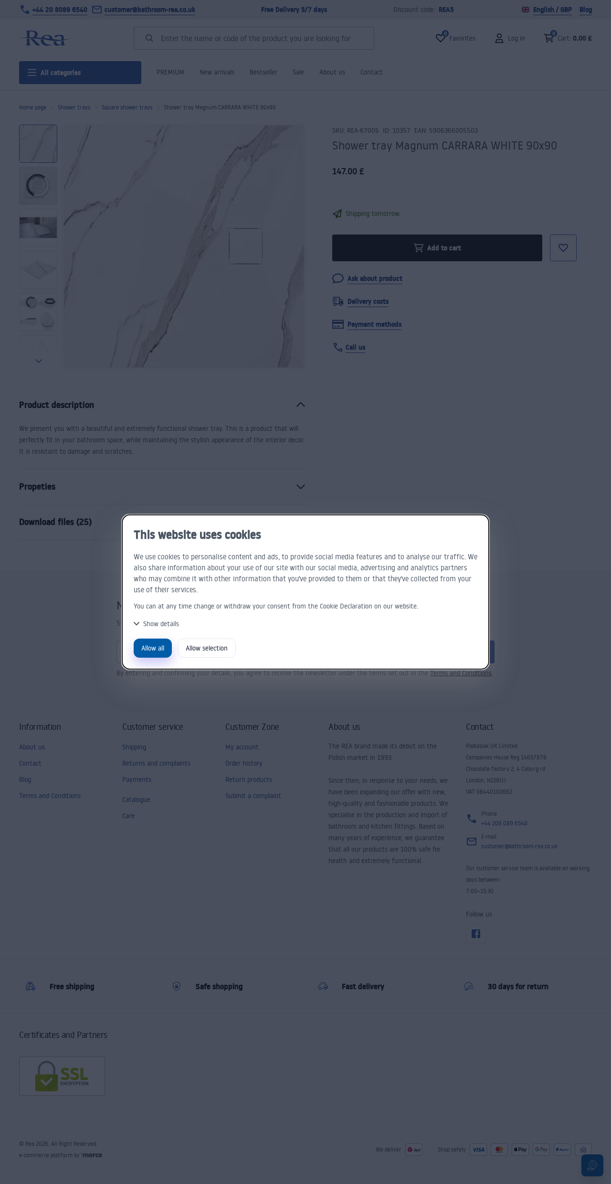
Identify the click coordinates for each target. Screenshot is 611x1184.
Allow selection (207, 647)
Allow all (152, 647)
